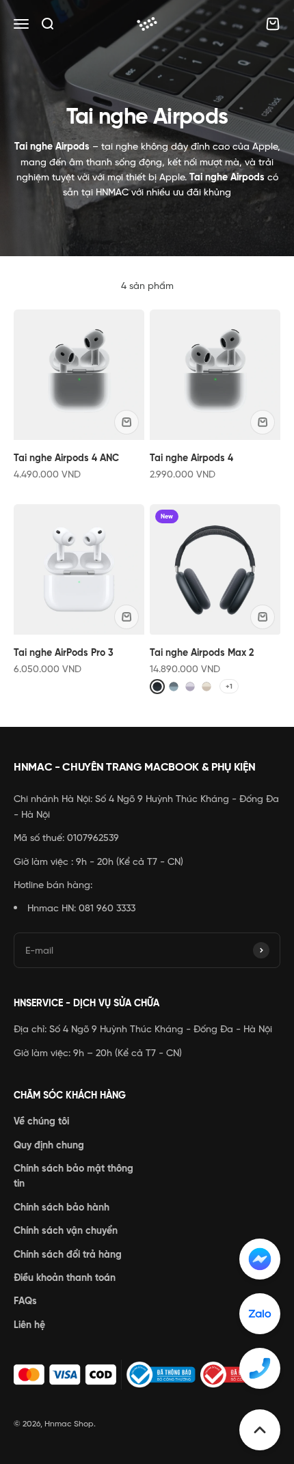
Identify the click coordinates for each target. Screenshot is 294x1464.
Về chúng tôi (41, 1121)
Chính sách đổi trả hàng (68, 1254)
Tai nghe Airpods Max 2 (202, 652)
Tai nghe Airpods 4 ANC (66, 458)
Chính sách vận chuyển (66, 1230)
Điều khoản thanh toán (65, 1277)
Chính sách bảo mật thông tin (73, 1175)
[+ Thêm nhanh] (126, 422)
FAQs (25, 1301)
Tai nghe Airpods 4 (191, 458)
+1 (229, 686)
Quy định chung (49, 1145)
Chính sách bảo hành (61, 1207)
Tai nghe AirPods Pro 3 (63, 652)
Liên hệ (29, 1324)
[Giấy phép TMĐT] (147, 1374)
